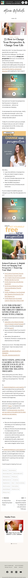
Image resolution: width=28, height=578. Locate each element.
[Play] (14, 94)
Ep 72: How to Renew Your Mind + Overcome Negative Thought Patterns (14, 288)
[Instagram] (16, 572)
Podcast (16, 37)
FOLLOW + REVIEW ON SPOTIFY (11, 355)
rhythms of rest (15, 489)
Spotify (11, 328)
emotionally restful (17, 473)
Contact (21, 567)
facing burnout (6, 476)
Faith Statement (19, 565)
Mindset (11, 37)
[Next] (21, 531)
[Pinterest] (12, 572)
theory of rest (6, 492)
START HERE (12, 88)
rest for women (6, 486)
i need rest (15, 479)
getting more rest (7, 479)
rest (13, 482)
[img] (19, 89)
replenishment (6, 482)
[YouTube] (21, 572)
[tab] (11, 543)
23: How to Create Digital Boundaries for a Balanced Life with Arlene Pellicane (20, 503)
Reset (10, 406)
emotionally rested (7, 473)
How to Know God (9, 565)
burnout (5, 470)
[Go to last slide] (7, 531)
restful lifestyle (6, 489)
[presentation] (14, 525)
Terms (15, 567)
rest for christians (20, 482)
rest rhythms (15, 486)
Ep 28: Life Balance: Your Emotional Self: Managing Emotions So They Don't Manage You (15, 294)
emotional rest (12, 470)
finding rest (14, 476)
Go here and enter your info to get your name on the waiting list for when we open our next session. (14, 412)
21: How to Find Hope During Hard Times (7, 501)
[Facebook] (7, 572)
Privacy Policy (9, 567)
